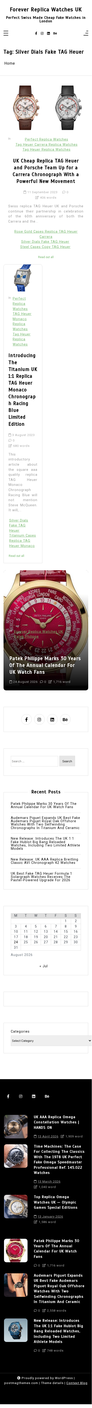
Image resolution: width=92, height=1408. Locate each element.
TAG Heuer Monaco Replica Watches (22, 321)
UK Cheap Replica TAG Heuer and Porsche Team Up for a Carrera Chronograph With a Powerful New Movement (46, 171)
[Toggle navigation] (6, 33)
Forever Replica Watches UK (46, 9)
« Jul (44, 966)
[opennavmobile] (86, 33)
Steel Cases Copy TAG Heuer (45, 247)
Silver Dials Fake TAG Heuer (45, 242)
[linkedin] (48, 33)
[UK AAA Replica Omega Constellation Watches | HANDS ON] (16, 1128)
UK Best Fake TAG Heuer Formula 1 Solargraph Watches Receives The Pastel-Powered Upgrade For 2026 (41, 877)
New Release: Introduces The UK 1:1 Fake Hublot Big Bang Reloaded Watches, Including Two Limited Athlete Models (45, 844)
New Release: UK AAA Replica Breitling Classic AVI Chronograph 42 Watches (44, 861)
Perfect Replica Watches (46, 140)
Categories (20, 1031)
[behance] (55, 33)
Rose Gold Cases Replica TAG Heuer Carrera (46, 234)
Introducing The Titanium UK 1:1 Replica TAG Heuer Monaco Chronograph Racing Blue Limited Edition (22, 389)
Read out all (46, 257)
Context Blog (77, 1383)
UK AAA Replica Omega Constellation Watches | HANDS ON (56, 1122)
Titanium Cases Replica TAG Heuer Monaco (22, 541)
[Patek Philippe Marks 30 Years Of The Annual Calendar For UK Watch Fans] (16, 1254)
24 (16, 942)
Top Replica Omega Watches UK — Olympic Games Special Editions (56, 1202)
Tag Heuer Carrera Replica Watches (47, 145)
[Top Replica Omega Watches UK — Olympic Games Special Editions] (16, 1210)
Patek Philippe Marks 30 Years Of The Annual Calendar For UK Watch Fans (45, 665)
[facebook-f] (36, 33)
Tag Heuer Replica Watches (47, 150)
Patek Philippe (26, 637)
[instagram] (42, 33)
